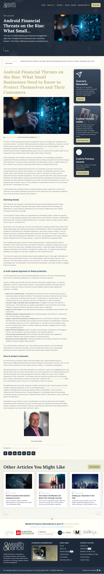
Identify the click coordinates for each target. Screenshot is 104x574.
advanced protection (57, 379)
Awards (73, 5)
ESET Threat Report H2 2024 (53, 148)
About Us (50, 5)
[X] (10, 453)
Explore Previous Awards (85, 160)
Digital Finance (33, 448)
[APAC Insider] (73, 532)
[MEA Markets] (12, 532)
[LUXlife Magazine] (58, 532)
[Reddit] (19, 453)
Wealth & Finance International (22, 570)
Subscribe (83, 548)
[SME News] (44, 532)
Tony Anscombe (11, 137)
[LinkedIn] (15, 453)
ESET (38, 137)
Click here (79, 165)
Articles (59, 5)
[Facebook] (5, 453)
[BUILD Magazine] (90, 532)
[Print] (33, 453)
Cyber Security (22, 448)
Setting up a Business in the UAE (83, 497)
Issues (67, 5)
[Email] (29, 453)
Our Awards (64, 557)
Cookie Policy (84, 560)
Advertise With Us (84, 5)
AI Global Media (71, 524)
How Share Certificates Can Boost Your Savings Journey (50, 497)
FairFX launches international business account (18, 497)
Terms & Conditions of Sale (89, 554)
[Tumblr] (24, 453)
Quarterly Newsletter (82, 83)
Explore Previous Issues (85, 120)
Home (44, 5)
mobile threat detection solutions (55, 388)
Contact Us (84, 546)
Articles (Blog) (64, 551)
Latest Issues (64, 554)
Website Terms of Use (87, 551)
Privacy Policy (84, 557)
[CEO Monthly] (31, 532)
